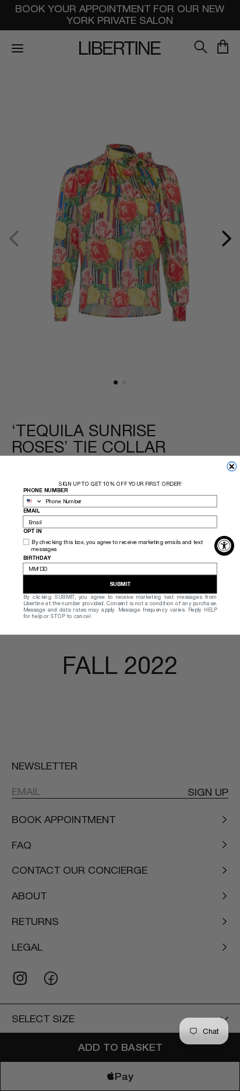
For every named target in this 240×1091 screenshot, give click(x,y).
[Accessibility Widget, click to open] (224, 546)
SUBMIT (120, 584)
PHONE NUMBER (45, 490)
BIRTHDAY (37, 558)
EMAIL (31, 511)
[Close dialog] (232, 466)
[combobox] (33, 501)
